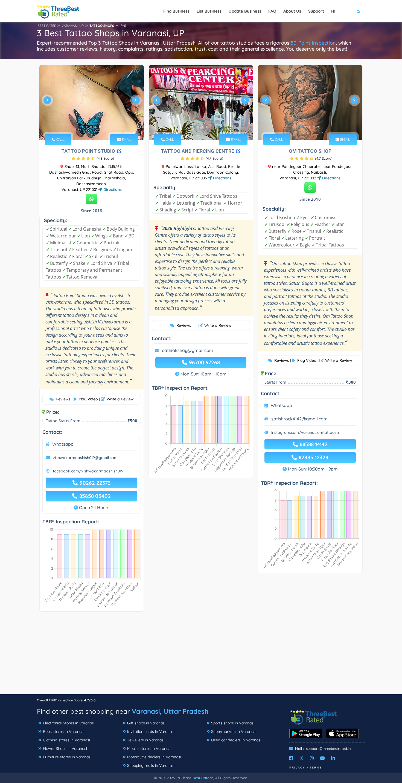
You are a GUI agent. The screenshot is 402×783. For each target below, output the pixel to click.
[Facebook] (291, 758)
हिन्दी (123, 26)
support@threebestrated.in (328, 748)
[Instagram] (312, 758)
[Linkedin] (333, 758)
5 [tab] (100, 127)
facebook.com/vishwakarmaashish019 (88, 471)
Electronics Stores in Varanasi (69, 723)
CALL (60, 139)
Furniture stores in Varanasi (67, 757)
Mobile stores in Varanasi (149, 748)
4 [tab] (95, 127)
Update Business (245, 11)
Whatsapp (63, 444)
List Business (209, 11)
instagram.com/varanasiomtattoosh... (306, 432)
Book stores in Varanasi (63, 731)
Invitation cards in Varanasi (150, 731)
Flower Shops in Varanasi (65, 748)
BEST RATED (47, 26)
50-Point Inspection (313, 43)
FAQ (272, 11)
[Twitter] (301, 758)
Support (316, 11)
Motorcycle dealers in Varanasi (154, 757)
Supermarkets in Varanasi (233, 731)
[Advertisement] (201, 655)
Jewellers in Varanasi (145, 740)
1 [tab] (82, 127)
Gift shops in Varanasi (146, 723)
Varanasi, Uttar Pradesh (170, 711)
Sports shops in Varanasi (232, 723)
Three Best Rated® (197, 778)
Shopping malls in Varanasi (150, 765)
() (105, 158)
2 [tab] (87, 127)
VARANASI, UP (73, 26)
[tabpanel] (91, 102)
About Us (292, 11)
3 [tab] (91, 127)
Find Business (176, 11)
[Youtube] (322, 758)
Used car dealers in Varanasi (236, 740)
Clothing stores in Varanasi (66, 740)
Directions (112, 189)
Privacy (297, 767)
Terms (316, 767)
